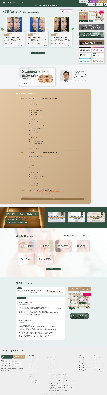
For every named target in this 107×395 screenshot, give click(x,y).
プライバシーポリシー (34, 380)
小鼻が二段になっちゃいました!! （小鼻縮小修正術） (59, 374)
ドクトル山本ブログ (99, 357)
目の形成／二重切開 (53, 359)
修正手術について (33, 367)
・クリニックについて (34, 357)
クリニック (36, 5)
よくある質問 (54, 5)
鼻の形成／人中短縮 (53, 365)
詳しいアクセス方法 (79, 316)
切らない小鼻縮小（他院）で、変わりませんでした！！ (59, 390)
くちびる (82, 365)
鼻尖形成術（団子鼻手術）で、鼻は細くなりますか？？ (59, 378)
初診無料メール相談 (103, 1)
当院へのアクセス (33, 373)
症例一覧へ (37, 52)
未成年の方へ (32, 378)
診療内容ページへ (53, 269)
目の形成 (82, 357)
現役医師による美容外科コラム (54, 357)
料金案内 (45, 5)
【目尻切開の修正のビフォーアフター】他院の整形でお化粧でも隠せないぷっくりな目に (61, 383)
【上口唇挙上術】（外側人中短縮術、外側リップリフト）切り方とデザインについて (61, 388)
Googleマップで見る (5, 370)
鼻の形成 (82, 359)
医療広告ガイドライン (34, 382)
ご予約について (84, 1)
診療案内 (40, 5)
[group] (14, 32)
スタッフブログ (98, 359)
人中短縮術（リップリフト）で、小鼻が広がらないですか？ (60, 385)
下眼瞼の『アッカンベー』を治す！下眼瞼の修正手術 (59, 380)
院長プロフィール (79, 80)
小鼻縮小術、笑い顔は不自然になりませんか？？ (58, 376)
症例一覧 (49, 5)
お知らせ (31, 375)
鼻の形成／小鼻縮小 (53, 363)
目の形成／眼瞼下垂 (53, 361)
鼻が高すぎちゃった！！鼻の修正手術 (56, 369)
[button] (2, 29)
